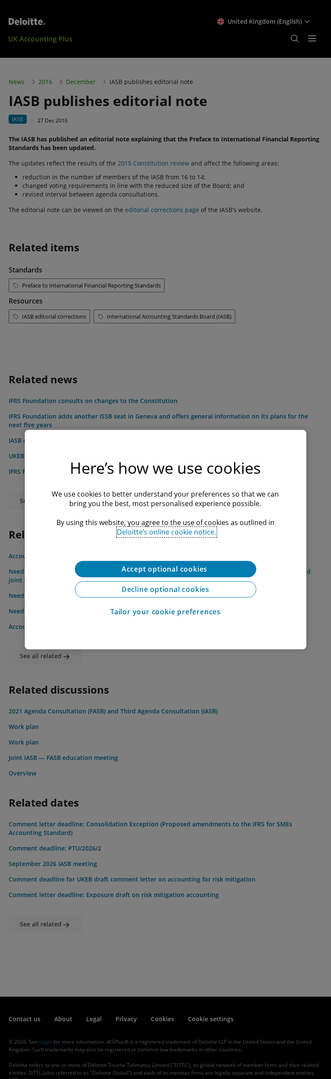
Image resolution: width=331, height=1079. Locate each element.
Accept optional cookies (165, 569)
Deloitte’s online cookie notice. (166, 532)
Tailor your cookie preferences (165, 611)
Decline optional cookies (165, 589)
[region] (165, 540)
